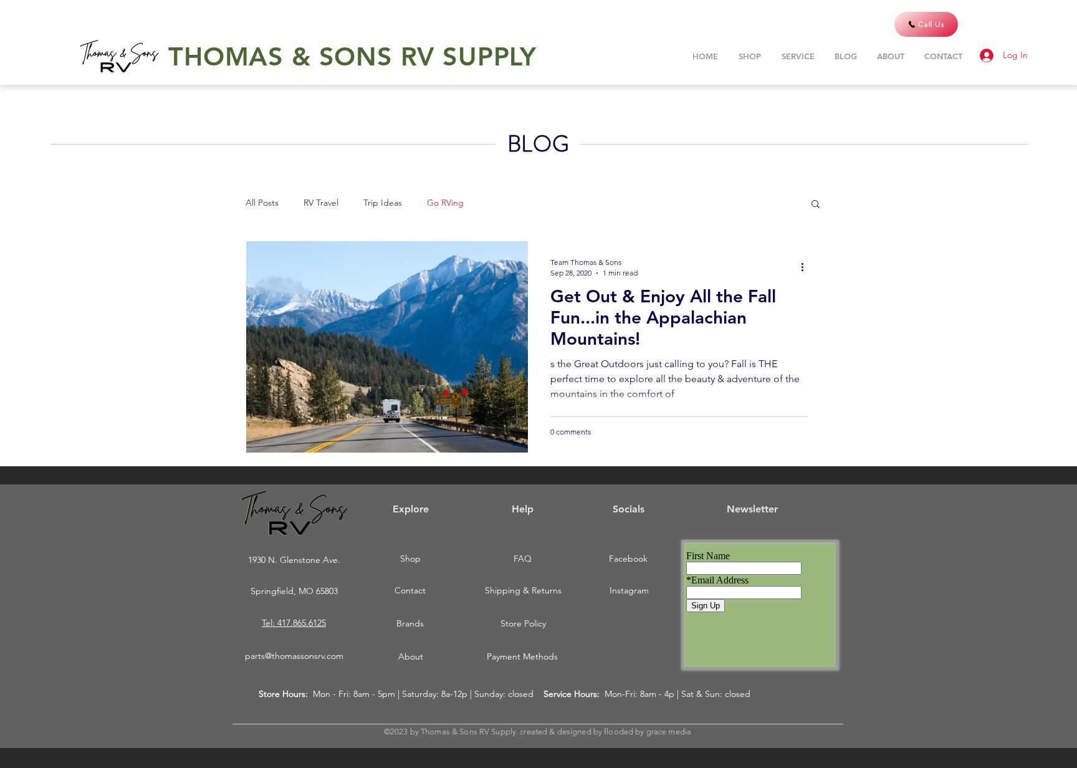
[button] (815, 204)
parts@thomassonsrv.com (294, 655)
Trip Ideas (382, 202)
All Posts (262, 202)
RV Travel (321, 202)
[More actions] (806, 266)
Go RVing (445, 202)
